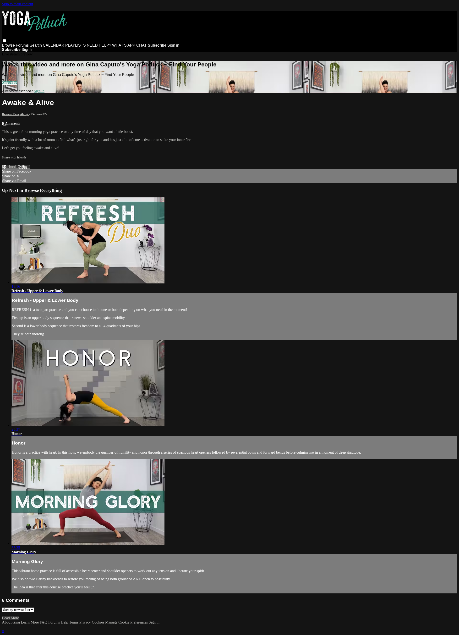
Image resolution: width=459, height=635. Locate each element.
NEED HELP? (99, 45)
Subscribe (9, 83)
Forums (23, 45)
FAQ (43, 622)
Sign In (27, 50)
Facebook (10, 167)
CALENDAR (53, 45)
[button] (4, 40)
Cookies (98, 622)
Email (26, 167)
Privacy (85, 622)
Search (36, 45)
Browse (9, 45)
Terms (74, 622)
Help (65, 622)
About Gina (11, 622)
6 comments (11, 123)
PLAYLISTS (75, 45)
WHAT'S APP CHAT (129, 45)
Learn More (30, 622)
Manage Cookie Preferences (127, 622)
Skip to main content (17, 4)
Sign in (173, 45)
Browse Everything (15, 114)
